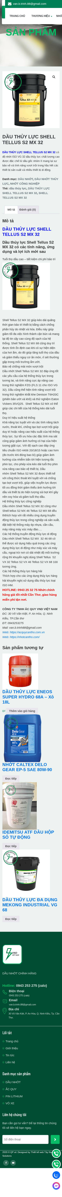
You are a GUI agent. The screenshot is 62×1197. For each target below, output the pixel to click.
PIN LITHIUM (14, 1096)
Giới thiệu (12, 1048)
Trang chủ (12, 1041)
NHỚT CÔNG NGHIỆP (25, 183)
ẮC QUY (11, 1089)
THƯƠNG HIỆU (40, 16)
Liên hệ (10, 1062)
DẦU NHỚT (25, 179)
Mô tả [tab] (11, 209)
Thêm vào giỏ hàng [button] (22, 711)
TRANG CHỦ (17, 16)
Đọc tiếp (11, 778)
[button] (54, 77)
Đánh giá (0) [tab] (27, 209)
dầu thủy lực (17, 188)
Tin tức (10, 1055)
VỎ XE (10, 1103)
